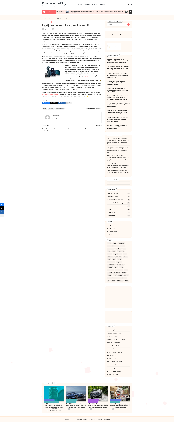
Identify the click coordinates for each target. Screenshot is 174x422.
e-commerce (121, 251)
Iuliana (108, 164)
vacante (113, 280)
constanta (118, 248)
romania (120, 275)
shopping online (117, 277)
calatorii (116, 246)
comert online (111, 248)
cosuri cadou (118, 35)
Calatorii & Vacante (112, 196)
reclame (109, 275)
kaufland (119, 259)
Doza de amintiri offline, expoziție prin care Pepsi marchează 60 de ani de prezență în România (117, 119)
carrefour (122, 246)
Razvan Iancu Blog (54, 3)
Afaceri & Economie (112, 193)
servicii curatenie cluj (112, 374)
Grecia (119, 254)
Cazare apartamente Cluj (114, 333)
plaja (126, 269)
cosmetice (51, 108)
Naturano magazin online (114, 368)
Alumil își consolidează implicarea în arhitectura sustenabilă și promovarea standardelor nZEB (117, 126)
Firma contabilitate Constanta (115, 346)
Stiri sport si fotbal (112, 336)
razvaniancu (57, 116)
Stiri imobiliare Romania (113, 342)
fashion (109, 254)
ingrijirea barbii (89, 77)
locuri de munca (111, 262)
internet (125, 256)
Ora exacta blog (111, 358)
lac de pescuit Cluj (112, 365)
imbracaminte (111, 256)
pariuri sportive (119, 269)
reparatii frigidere (111, 330)
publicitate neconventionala (114, 272)
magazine (119, 262)
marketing (110, 267)
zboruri (126, 280)
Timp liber (55, 22)
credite (113, 251)
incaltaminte (118, 256)
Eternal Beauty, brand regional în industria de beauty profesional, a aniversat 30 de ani (116, 82)
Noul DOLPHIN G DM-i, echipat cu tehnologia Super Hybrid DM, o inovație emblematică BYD (117, 90)
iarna (125, 254)
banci (114, 243)
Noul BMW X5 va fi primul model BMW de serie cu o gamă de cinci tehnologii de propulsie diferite (118, 75)
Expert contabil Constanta (114, 361)
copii (124, 248)
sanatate (126, 275)
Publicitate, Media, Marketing (115, 203)
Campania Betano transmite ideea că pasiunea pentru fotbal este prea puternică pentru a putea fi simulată (117, 97)
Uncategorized (111, 212)
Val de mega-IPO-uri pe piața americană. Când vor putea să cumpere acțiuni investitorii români (118, 104)
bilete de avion (121, 243)
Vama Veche (120, 280)
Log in (110, 225)
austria (109, 243)
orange (121, 267)
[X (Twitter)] (2, 208)
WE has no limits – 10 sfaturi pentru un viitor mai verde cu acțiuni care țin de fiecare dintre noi (118, 172)
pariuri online (110, 269)
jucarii (114, 259)
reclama (124, 272)
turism (124, 277)
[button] (55, 119)
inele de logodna (111, 355)
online (116, 267)
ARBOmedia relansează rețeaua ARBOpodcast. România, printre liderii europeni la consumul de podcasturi (117, 60)
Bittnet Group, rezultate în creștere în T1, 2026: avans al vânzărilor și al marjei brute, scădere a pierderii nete (118, 112)
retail (115, 275)
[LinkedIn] (2, 212)
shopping (110, 277)
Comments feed (113, 231)
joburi (109, 259)
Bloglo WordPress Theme (103, 419)
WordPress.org (113, 235)
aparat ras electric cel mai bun (50, 94)
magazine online (111, 264)
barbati (44, 108)
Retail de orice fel (47, 22)
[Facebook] (2, 204)
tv (108, 280)
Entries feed (112, 228)
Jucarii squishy (111, 349)
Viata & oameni (111, 215)
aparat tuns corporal (92, 78)
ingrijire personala (60, 108)
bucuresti (110, 246)
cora (109, 251)
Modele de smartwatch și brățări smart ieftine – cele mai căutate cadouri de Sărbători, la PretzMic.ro (118, 165)
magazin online (120, 264)
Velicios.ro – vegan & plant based (116, 339)
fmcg (115, 254)
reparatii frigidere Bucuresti (114, 352)
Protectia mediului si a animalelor (116, 199)
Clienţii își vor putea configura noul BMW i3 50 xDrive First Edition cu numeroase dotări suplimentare (78, 11)
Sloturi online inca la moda (114, 371)
